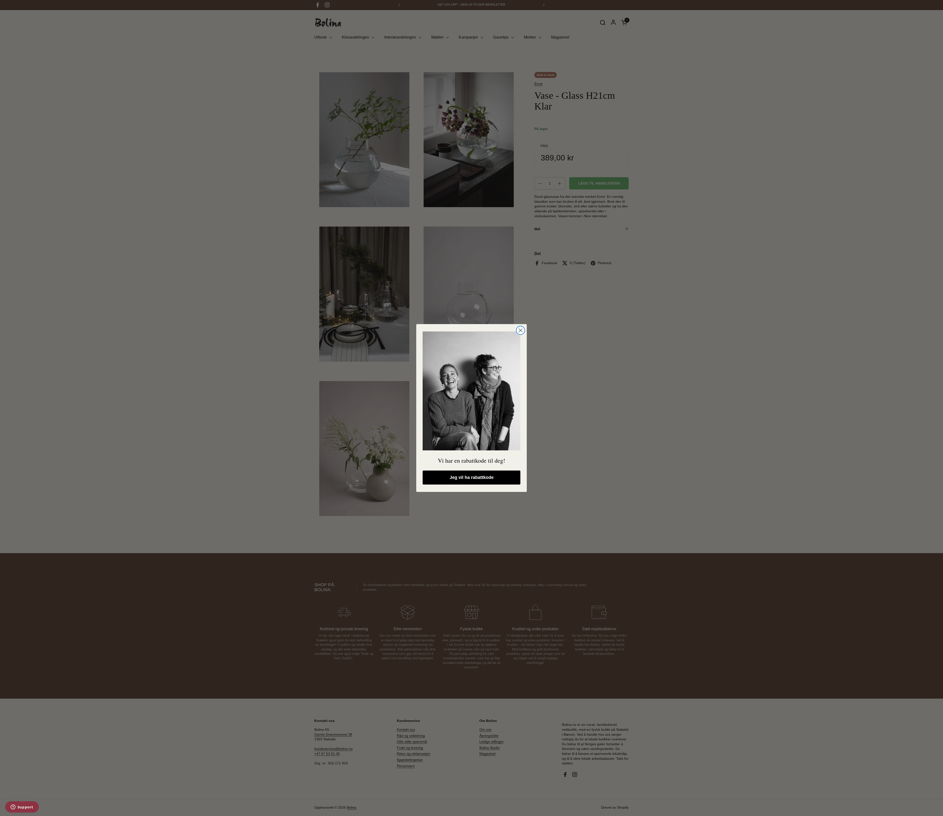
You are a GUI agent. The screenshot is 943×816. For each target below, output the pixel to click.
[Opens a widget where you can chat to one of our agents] (22, 807)
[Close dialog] (520, 330)
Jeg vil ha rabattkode (472, 477)
